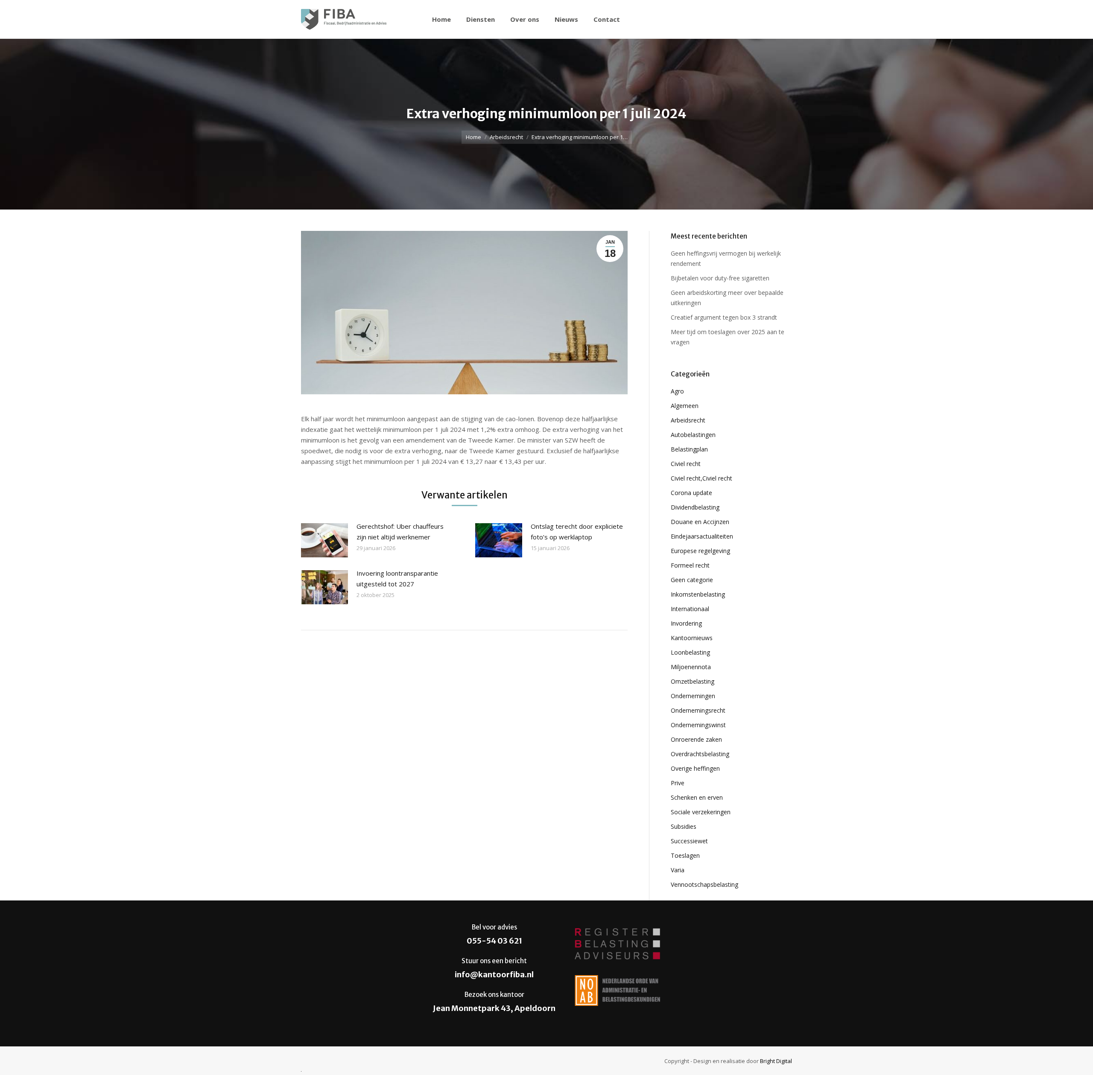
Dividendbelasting (695, 507)
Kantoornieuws (692, 638)
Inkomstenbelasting (698, 594)
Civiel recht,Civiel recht (701, 478)
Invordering (686, 623)
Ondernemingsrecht (698, 710)
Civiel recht (686, 464)
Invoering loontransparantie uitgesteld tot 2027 (397, 578)
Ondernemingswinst (698, 725)
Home (473, 137)
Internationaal (690, 609)
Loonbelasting (690, 652)
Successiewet (689, 841)
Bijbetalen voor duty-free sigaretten (720, 278)
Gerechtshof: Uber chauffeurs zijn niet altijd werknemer (400, 531)
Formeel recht (690, 565)
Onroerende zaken (696, 739)
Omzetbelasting (692, 681)
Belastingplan (689, 449)
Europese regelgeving (700, 551)
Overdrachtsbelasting (700, 754)
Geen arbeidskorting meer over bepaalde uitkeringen (727, 297)
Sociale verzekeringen (701, 812)
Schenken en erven (697, 797)
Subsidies (683, 826)
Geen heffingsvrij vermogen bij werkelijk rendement (726, 258)
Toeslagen (685, 855)
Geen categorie (692, 580)
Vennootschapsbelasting (704, 884)
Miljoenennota (691, 667)
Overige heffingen (695, 768)
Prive (677, 783)
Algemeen (684, 406)
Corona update (691, 493)
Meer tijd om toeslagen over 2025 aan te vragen (727, 337)
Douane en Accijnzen (700, 522)
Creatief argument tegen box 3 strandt (724, 317)
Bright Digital (776, 1061)
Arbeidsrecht (506, 137)
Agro (677, 391)
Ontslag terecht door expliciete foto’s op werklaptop (577, 531)
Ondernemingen (693, 696)
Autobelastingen (693, 435)
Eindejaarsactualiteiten (702, 536)
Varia (677, 870)
